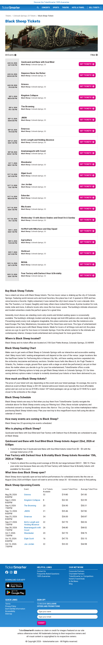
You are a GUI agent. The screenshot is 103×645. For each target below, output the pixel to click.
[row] (51, 64)
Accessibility (10, 611)
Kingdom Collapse (32, 500)
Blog (70, 584)
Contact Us (41, 571)
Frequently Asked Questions (48, 574)
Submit (41, 623)
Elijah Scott (29, 538)
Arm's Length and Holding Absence (31, 523)
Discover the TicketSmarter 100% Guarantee (51, 2)
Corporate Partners (76, 571)
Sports (56, 7)
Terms (7, 604)
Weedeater (29, 533)
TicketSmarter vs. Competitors (81, 576)
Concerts (46, 7)
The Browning (30, 505)
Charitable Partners (76, 574)
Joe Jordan (29, 544)
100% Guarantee (43, 576)
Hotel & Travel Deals (77, 579)
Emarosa (28, 516)
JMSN (27, 511)
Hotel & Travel (78, 7)
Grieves (27, 494)
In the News (73, 581)
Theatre (65, 7)
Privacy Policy (10, 606)
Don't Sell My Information (15, 609)
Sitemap (8, 614)
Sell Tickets (94, 7)
